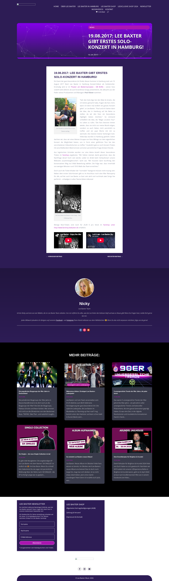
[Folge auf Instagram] (84, 330)
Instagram (70, 320)
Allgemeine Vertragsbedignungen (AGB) (81, 508)
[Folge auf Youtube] (88, 330)
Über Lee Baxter (68, 7)
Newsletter (145, 7)
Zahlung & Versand (73, 513)
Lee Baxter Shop (108, 7)
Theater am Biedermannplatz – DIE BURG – (88, 87)
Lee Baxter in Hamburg (88, 7)
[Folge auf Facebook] (80, 330)
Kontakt (109, 9)
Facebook (59, 320)
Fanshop (65, 155)
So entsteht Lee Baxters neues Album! (79, 457)
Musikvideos (97, 9)
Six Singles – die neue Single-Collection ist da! (34, 454)
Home (56, 7)
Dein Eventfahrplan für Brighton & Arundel (128, 457)
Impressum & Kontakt (74, 517)
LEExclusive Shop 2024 (128, 7)
